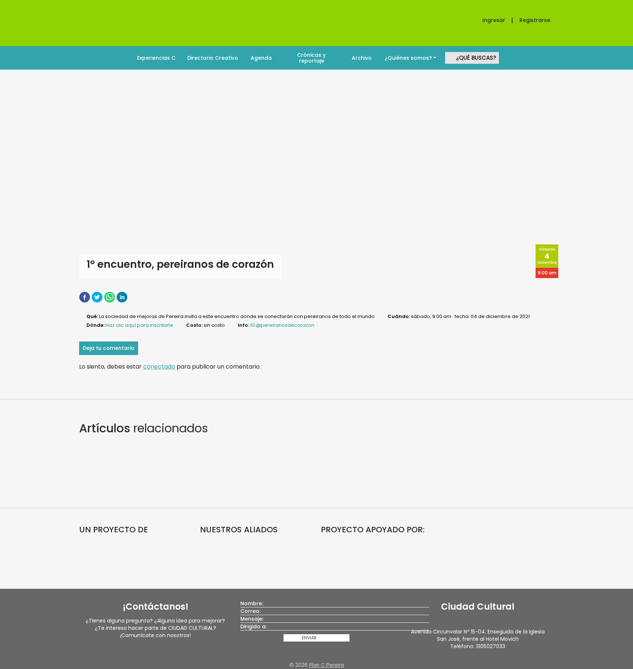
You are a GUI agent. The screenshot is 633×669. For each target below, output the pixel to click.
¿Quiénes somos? (408, 58)
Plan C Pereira (326, 665)
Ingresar (493, 20)
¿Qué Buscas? (476, 58)
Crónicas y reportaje (311, 57)
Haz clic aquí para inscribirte (139, 325)
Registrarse (534, 20)
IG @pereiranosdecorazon (282, 325)
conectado (159, 366)
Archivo (362, 58)
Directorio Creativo (212, 58)
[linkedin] (122, 297)
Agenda (261, 58)
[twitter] (98, 297)
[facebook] (85, 297)
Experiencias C (156, 58)
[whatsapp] (110, 297)
